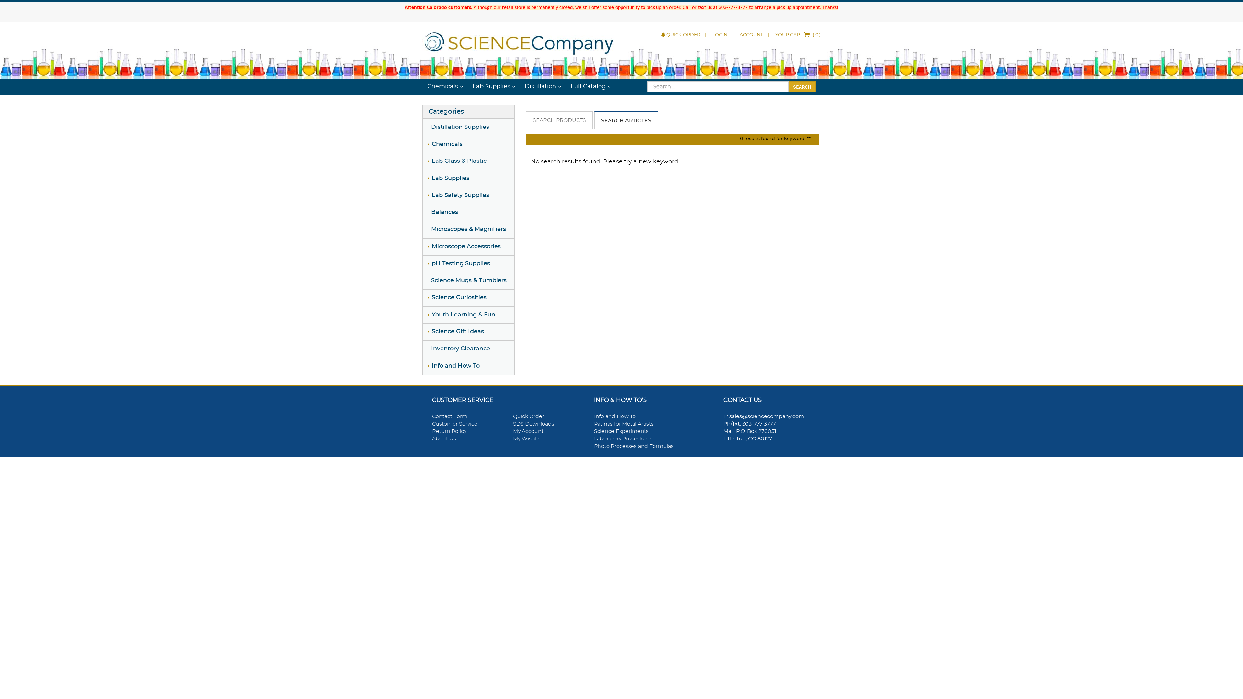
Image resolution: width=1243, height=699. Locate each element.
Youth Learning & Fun (463, 315)
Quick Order (683, 35)
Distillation (540, 87)
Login (719, 35)
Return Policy (449, 431)
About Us (444, 438)
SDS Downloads (533, 424)
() (798, 35)
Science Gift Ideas (458, 332)
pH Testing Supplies (461, 264)
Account (751, 35)
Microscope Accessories (466, 247)
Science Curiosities (459, 298)
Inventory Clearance (460, 349)
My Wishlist (527, 438)
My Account (528, 431)
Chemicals (442, 87)
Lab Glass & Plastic (459, 161)
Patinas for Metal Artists (624, 424)
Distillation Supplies (460, 127)
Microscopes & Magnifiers (468, 229)
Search (802, 86)
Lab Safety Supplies (460, 195)
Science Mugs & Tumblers (469, 280)
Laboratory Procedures (623, 438)
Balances (444, 212)
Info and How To (456, 366)
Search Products (559, 120)
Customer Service (454, 424)
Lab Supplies (491, 87)
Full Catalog (588, 87)
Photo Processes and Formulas (634, 446)
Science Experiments (621, 431)
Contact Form (449, 416)
